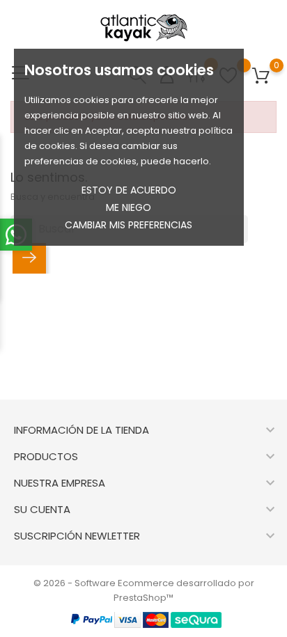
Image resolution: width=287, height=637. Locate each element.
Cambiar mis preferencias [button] (128, 225)
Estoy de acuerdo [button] (129, 190)
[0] (261, 76)
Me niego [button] (128, 207)
